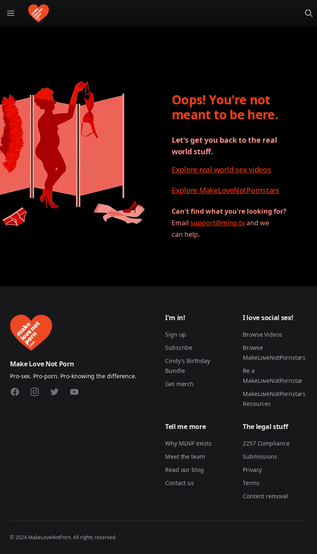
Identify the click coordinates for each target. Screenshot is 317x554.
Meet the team (185, 456)
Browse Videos (262, 334)
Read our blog (184, 470)
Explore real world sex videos (221, 169)
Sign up (175, 334)
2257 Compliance (266, 443)
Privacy (252, 470)
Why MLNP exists (188, 443)
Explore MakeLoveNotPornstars (225, 190)
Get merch (179, 384)
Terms (251, 483)
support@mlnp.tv (217, 222)
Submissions (260, 456)
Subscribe (178, 347)
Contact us (179, 483)
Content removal (265, 496)
